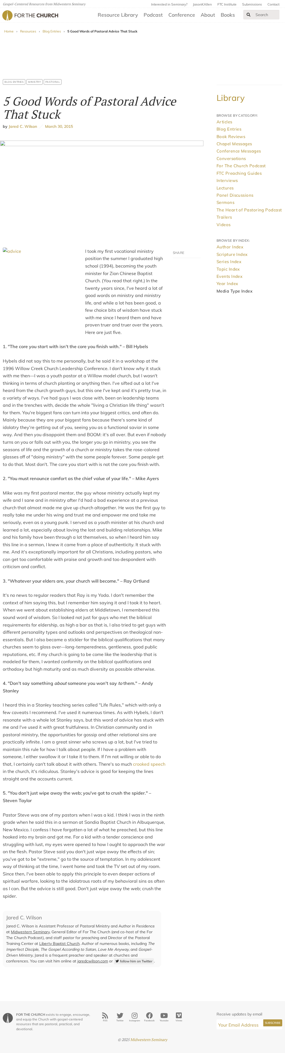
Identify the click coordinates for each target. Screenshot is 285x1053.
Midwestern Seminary (30, 931)
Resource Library (118, 15)
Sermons (225, 202)
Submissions (252, 4)
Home (9, 31)
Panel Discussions (235, 195)
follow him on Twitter (136, 961)
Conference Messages (239, 151)
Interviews (227, 180)
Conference (181, 15)
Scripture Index (232, 254)
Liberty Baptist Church (59, 943)
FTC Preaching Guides (239, 173)
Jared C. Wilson (23, 126)
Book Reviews (231, 136)
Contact (273, 4)
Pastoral (52, 81)
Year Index (227, 283)
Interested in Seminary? (169, 4)
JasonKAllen (202, 4)
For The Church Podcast (241, 165)
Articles (224, 121)
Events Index (229, 276)
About (208, 15)
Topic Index (228, 269)
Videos (224, 224)
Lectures (225, 188)
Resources (28, 31)
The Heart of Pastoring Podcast (249, 210)
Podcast (153, 15)
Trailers (224, 217)
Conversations (231, 158)
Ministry (34, 81)
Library (231, 98)
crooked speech (149, 764)
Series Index (229, 261)
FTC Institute (227, 4)
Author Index (230, 246)
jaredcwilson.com (92, 961)
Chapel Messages (234, 143)
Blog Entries (52, 31)
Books (228, 15)
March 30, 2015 (58, 126)
